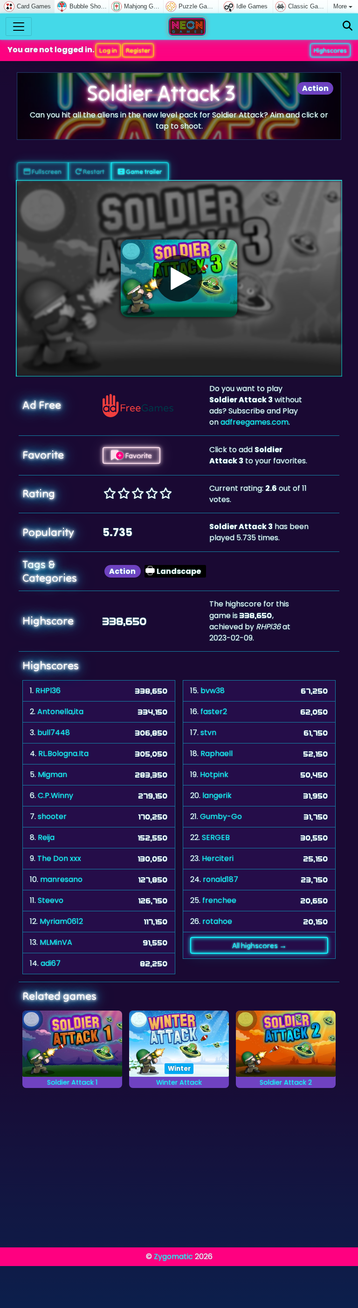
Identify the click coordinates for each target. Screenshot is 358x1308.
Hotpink (214, 774)
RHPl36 (48, 690)
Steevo (50, 900)
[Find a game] (347, 26)
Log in (108, 50)
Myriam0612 (61, 921)
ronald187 (220, 879)
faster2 (213, 711)
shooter (52, 816)
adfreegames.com (254, 422)
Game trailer (143, 171)
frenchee (219, 900)
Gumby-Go (221, 816)
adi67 (51, 963)
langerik (217, 795)
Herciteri (218, 858)
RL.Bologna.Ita (63, 753)
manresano (61, 879)
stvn (208, 732)
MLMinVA (56, 942)
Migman (52, 774)
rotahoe (217, 921)
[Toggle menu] (19, 26)
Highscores (330, 50)
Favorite (138, 455)
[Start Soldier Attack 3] (179, 278)
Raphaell (216, 753)
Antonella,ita (60, 711)
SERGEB (216, 837)
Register (138, 50)
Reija (46, 837)
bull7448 (53, 732)
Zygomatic (173, 1256)
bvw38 (212, 690)
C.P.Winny (55, 795)
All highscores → (259, 945)
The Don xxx (59, 858)
